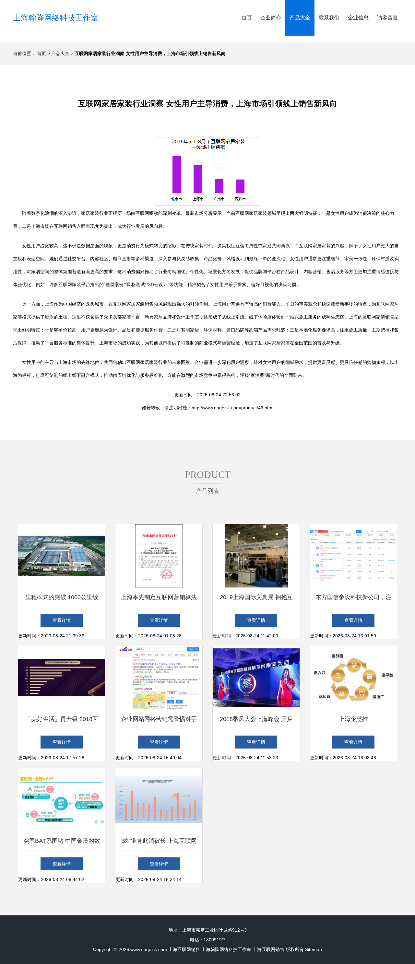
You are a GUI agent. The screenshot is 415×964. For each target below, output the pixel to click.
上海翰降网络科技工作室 (56, 17)
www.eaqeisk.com (148, 949)
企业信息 (358, 17)
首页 (247, 17)
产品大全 (300, 17)
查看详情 (62, 620)
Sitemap (313, 949)
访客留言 (387, 17)
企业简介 (270, 17)
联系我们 (329, 17)
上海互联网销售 (184, 949)
